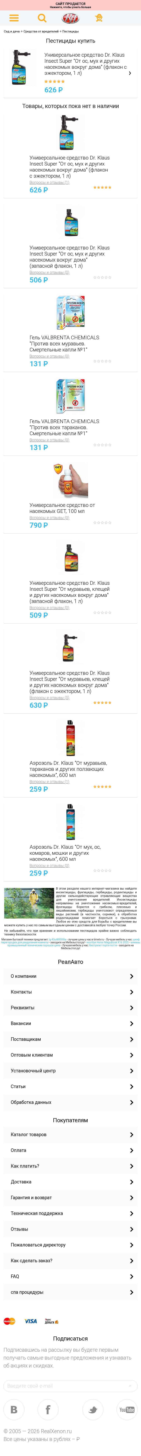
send (132, 1385)
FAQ (15, 1276)
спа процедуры (27, 1292)
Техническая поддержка (37, 1213)
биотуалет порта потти (103, 945)
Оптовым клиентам (32, 1055)
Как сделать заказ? (31, 1260)
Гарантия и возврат (31, 1197)
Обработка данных (31, 1102)
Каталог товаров (28, 1134)
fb (48, 1409)
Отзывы (19, 1229)
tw (92, 1409)
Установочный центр (33, 1070)
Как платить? (25, 1166)
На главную (70, 18)
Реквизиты (23, 1007)
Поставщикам (26, 1039)
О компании (23, 976)
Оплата (18, 1150)
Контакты (21, 992)
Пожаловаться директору (38, 1245)
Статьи (18, 1086)
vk (13, 1409)
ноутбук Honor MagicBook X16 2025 (108, 942)
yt (127, 1409)
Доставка (21, 1182)
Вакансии (21, 1023)
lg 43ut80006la (57, 939)
